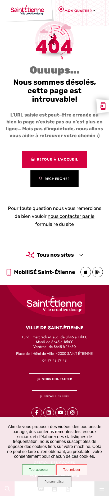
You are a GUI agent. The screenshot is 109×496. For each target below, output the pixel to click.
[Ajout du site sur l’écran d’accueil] (102, 106)
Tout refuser (71, 470)
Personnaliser (54, 482)
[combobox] (79, 11)
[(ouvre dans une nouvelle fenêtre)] (85, 272)
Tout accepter (38, 470)
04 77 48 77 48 (54, 360)
